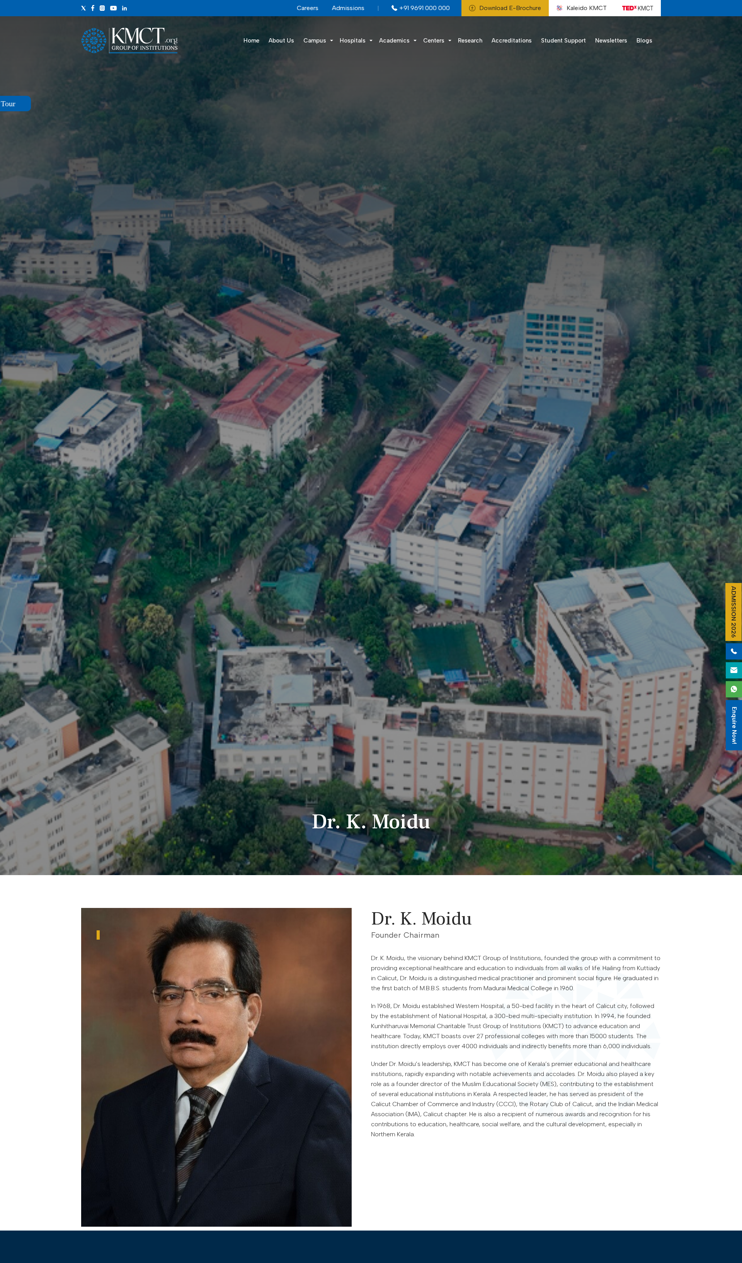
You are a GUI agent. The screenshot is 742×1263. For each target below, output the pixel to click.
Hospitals (353, 40)
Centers (433, 40)
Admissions (348, 8)
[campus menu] (371, 40)
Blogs (644, 40)
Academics (394, 40)
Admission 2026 (733, 612)
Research (470, 40)
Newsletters (611, 40)
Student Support (563, 40)
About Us (281, 40)
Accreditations (512, 40)
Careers (307, 8)
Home (251, 40)
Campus (314, 40)
